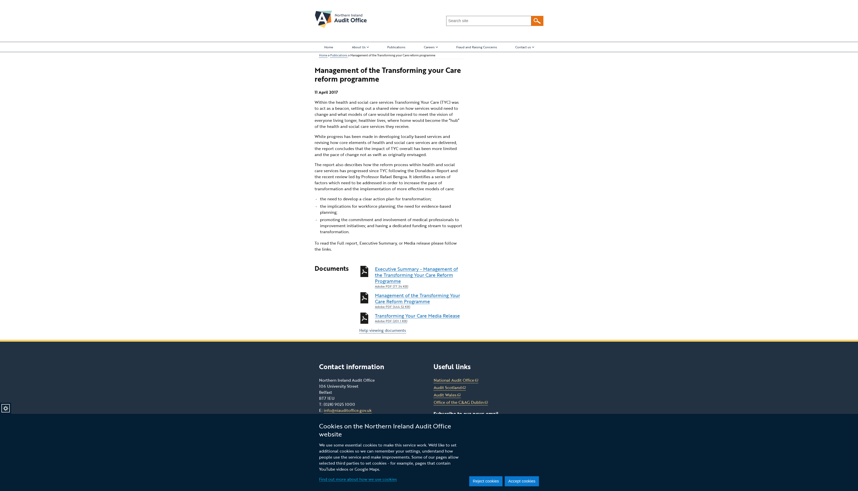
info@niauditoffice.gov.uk (348, 410)
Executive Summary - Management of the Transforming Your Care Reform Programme (416, 277)
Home (328, 47)
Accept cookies (521, 481)
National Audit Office (456, 380)
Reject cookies (486, 481)
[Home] (341, 19)
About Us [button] (359, 47)
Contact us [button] (523, 47)
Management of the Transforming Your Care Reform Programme (417, 300)
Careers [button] (429, 47)
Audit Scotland (450, 388)
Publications (396, 47)
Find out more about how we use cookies (358, 479)
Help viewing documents (382, 330)
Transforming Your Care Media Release (417, 318)
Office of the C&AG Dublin (461, 402)
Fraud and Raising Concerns (476, 47)
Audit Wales (447, 395)
